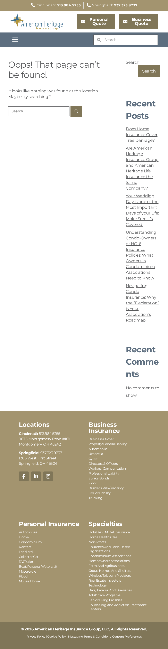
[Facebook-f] (24, 476)
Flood (93, 483)
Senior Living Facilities (105, 600)
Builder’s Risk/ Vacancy (106, 488)
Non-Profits (97, 542)
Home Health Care (103, 537)
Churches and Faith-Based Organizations (109, 549)
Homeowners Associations (109, 561)
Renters (25, 547)
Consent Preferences (127, 636)
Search (132, 62)
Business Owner (101, 439)
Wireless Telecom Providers (110, 576)
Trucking (95, 498)
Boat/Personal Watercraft (38, 567)
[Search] (76, 111)
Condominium (30, 542)
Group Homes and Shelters (110, 571)
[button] (15, 39)
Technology (98, 585)
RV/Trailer (26, 562)
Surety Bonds (99, 478)
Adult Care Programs (104, 595)
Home (24, 537)
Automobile (98, 449)
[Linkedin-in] (36, 476)
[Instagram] (48, 476)
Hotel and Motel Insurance (109, 532)
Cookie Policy (56, 636)
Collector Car (28, 557)
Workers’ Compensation (107, 468)
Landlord (26, 552)
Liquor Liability (99, 493)
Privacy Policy (35, 636)
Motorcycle (27, 571)
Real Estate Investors (105, 580)
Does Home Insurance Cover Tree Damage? (142, 134)
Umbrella (96, 454)
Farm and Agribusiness (107, 566)
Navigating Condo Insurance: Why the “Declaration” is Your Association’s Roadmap (142, 303)
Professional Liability (104, 473)
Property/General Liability (108, 444)
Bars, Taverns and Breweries (110, 590)
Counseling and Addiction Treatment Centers (117, 607)
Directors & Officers (103, 464)
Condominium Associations (110, 556)
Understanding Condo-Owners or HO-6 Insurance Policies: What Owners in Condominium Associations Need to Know (141, 255)
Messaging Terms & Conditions (89, 636)
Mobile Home (29, 581)
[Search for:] (39, 110)
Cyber (93, 459)
